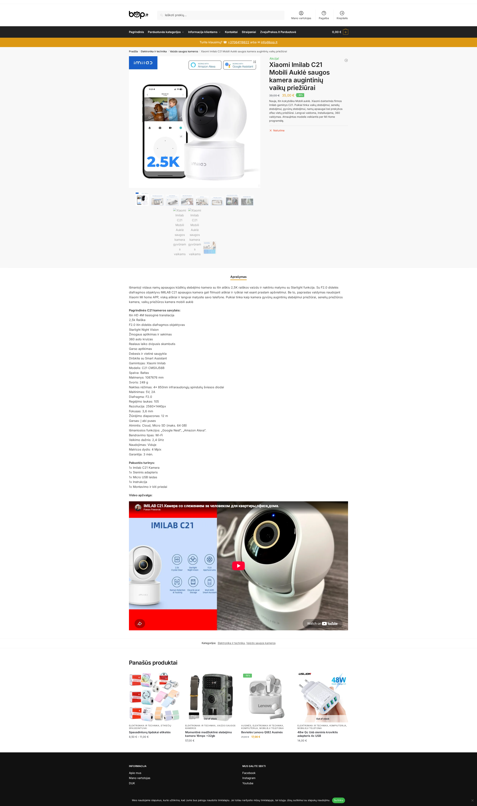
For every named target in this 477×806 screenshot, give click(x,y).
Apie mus (135, 773)
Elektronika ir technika (154, 51)
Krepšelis (342, 18)
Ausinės (246, 725)
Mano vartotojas (301, 18)
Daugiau (210, 748)
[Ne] (472, 800)
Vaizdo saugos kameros (184, 51)
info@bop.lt (269, 42)
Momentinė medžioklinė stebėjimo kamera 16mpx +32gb (208, 734)
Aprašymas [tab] (238, 277)
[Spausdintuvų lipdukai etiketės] (154, 697)
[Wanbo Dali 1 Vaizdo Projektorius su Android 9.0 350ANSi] (346, 60)
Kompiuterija (249, 728)
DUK (132, 783)
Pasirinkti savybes (154, 748)
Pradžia (133, 51)
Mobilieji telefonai (271, 728)
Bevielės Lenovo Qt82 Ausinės (262, 732)
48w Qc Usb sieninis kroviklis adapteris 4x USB (317, 734)
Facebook (248, 773)
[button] (255, 62)
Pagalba (324, 18)
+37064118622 (238, 42)
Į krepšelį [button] (267, 748)
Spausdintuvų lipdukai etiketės (150, 732)
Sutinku (338, 800)
